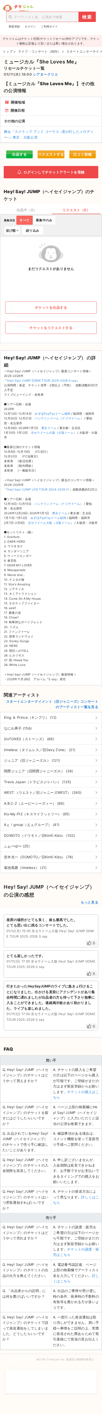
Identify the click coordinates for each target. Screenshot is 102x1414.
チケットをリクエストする (51, 328)
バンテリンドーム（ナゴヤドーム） (59, 418)
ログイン (30, 26)
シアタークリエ (45, 74)
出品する (19, 154)
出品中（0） (27, 210)
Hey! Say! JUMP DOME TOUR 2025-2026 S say (41, 380)
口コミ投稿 (82, 154)
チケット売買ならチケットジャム (17, 8)
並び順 (11, 230)
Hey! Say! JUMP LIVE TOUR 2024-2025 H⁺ (38, 489)
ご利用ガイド (49, 26)
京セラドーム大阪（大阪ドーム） (54, 432)
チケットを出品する (51, 307)
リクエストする (51, 154)
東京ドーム (49, 428)
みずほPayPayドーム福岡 (52, 413)
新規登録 (14, 26)
